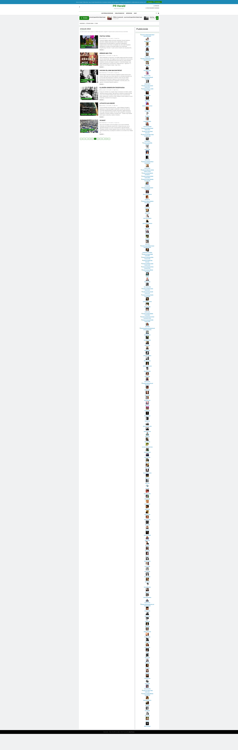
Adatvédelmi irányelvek (107, 13)
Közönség (83, 47)
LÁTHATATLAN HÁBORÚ (107, 103)
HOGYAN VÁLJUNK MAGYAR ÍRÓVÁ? (111, 70)
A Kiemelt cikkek (84, 45)
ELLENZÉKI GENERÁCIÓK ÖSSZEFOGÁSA (112, 87)
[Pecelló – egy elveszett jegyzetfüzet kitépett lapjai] (147, 18)
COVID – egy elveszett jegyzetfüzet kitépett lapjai (132, 17)
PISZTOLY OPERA (105, 36)
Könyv (89, 64)
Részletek (101, 49)
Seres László (103, 89)
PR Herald (119, 6)
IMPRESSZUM (129, 13)
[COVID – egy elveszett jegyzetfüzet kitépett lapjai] (117, 18)
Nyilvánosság (84, 81)
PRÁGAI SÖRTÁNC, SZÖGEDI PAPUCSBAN (103, 17)
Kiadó (135, 13)
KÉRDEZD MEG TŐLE (106, 53)
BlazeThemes (131, 731)
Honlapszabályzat (119, 13)
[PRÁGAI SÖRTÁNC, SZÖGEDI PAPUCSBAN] (90, 18)
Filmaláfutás (90, 45)
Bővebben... (158, 2)
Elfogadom (150, 2)
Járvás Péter (103, 55)
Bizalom (90, 98)
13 (106, 138)
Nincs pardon (91, 79)
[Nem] (236, 2)
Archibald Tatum (104, 38)
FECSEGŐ (102, 120)
